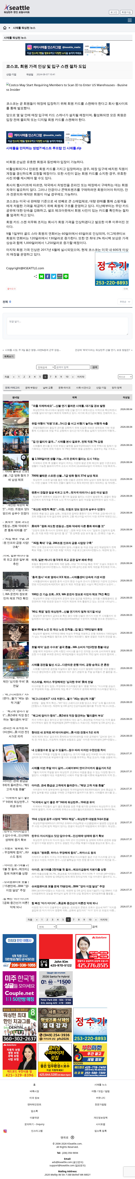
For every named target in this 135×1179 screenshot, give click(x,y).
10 (67, 376)
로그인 (113, 12)
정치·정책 (117, 387)
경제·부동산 (31, 387)
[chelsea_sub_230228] (19, 1060)
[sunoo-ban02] (19, 988)
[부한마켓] (90, 1060)
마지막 (80, 376)
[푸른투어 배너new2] (19, 951)
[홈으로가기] (17, 8)
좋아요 (11, 288)
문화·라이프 (64, 387)
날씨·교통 (48, 387)
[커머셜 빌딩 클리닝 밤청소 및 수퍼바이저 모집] (55, 1060)
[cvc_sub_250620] (56, 951)
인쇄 (125, 288)
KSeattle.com (74, 1143)
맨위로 (65, 1137)
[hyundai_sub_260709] (56, 988)
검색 (95, 367)
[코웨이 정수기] (90, 1025)
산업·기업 (101, 387)
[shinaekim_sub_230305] (92, 951)
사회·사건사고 (83, 387)
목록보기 (9, 356)
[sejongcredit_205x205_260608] (55, 1025)
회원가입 (126, 12)
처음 (7, 376)
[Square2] (19, 1025)
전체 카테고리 (12, 387)
